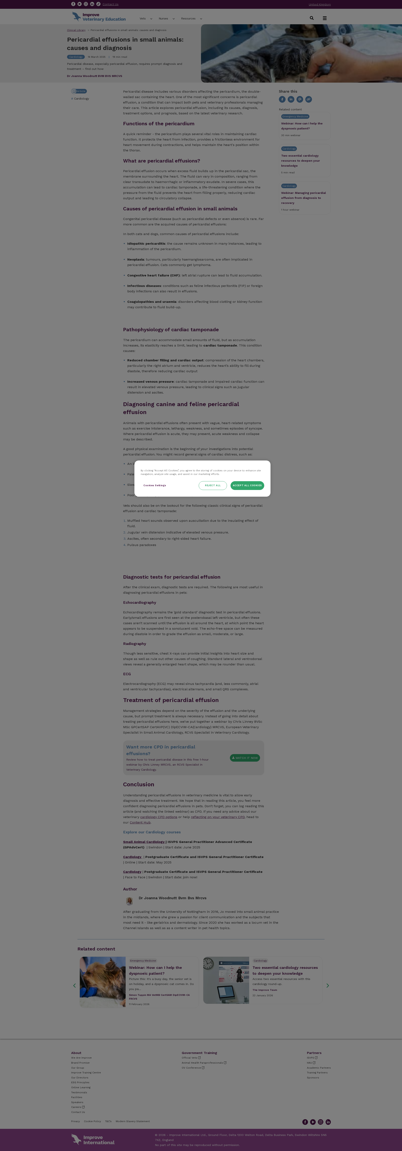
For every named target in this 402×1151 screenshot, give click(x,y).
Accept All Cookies (247, 485)
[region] (202, 478)
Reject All (213, 485)
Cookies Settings (154, 485)
